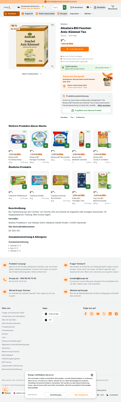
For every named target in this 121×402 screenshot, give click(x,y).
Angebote (29, 14)
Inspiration (74, 14)
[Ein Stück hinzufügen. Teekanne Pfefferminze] (24, 186)
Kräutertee (80, 117)
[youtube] (97, 313)
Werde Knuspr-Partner (19, 290)
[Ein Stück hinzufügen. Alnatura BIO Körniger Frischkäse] (45, 145)
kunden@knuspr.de (79, 278)
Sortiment (12, 14)
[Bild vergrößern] (52, 66)
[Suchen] (64, 7)
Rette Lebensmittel (47, 14)
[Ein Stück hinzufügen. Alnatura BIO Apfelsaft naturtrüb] (88, 145)
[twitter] (104, 313)
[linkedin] (110, 313)
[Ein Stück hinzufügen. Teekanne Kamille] (45, 186)
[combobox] (57, 7)
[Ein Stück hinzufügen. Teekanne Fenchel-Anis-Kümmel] (67, 186)
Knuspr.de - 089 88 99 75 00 (22, 278)
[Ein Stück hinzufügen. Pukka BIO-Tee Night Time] (88, 186)
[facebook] (85, 313)
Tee (71, 117)
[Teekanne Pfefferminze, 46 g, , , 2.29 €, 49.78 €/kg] (18, 180)
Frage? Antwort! (77, 264)
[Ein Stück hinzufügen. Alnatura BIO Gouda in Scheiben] (109, 145)
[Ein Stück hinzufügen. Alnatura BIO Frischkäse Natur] (24, 145)
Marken (88, 14)
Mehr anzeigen (104, 105)
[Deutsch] (89, 7)
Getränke (64, 117)
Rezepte (63, 14)
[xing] (116, 313)
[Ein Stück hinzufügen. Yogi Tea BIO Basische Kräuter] (109, 186)
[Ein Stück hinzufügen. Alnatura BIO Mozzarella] (67, 145)
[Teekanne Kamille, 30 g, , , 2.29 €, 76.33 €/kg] (39, 180)
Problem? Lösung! (17, 264)
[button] (99, 7)
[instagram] (91, 313)
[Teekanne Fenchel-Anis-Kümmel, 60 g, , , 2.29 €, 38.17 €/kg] (60, 180)
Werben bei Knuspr (79, 290)
